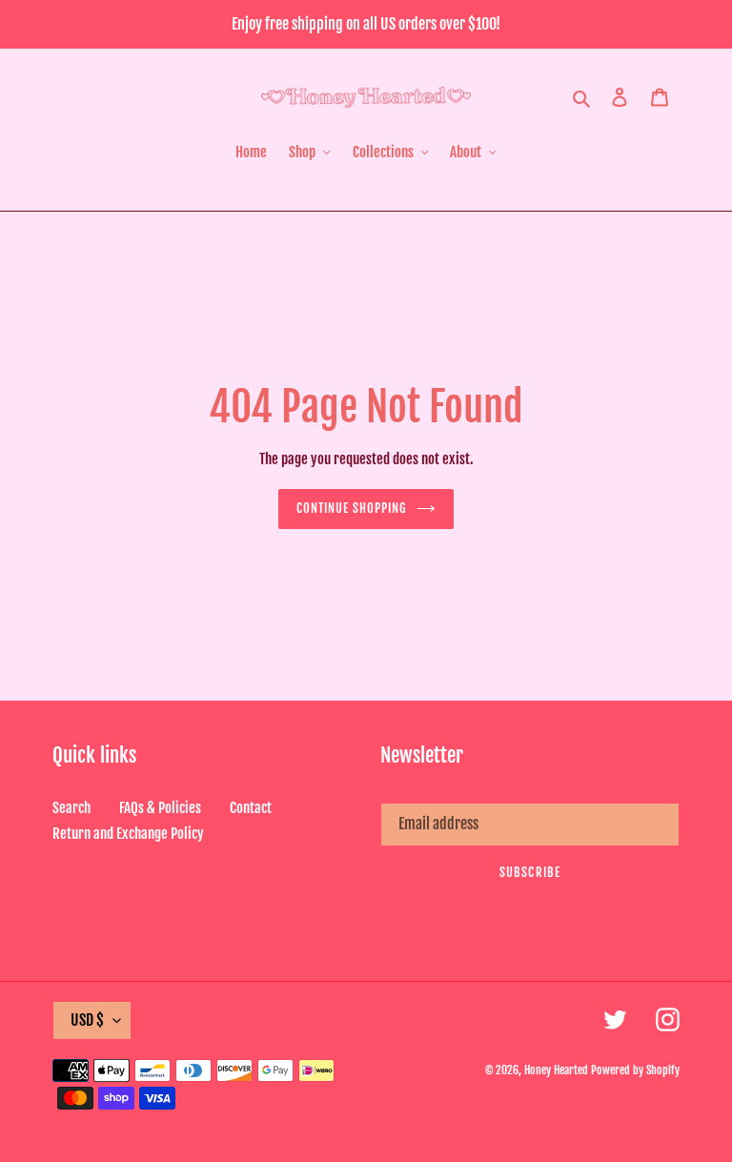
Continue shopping (352, 508)
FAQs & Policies (160, 808)
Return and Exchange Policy (128, 834)
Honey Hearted (556, 1070)
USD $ (87, 1019)
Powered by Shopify (635, 1070)
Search (71, 808)
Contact (251, 808)
